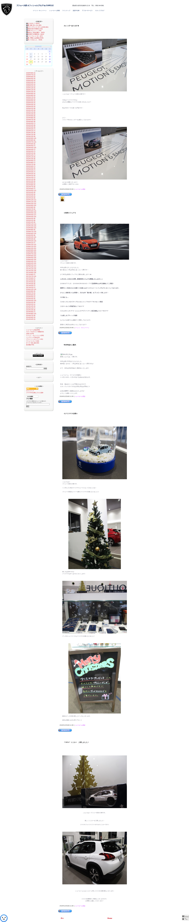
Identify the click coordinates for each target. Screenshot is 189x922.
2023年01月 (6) (30, 153)
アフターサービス (87, 10)
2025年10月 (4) (30, 91)
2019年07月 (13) (31, 231)
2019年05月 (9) (30, 235)
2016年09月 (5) (30, 291)
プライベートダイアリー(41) (34, 339)
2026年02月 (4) (30, 84)
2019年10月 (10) (31, 226)
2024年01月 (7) (30, 131)
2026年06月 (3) (30, 76)
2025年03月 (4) (30, 104)
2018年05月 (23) (31, 257)
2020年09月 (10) (31, 205)
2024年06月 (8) (30, 121)
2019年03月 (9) (30, 239)
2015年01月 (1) (30, 304)
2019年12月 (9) (30, 222)
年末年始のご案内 (70, 345)
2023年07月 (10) (31, 142)
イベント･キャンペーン (40, 10)
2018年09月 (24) (31, 250)
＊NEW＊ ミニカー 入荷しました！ (76, 742)
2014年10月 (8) (30, 310)
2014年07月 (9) (30, 315)
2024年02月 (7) (30, 129)
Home (109, 918)
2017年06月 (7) (30, 278)
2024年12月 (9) (30, 110)
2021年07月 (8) (30, 187)
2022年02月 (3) (30, 173)
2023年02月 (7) (30, 151)
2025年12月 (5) (30, 88)
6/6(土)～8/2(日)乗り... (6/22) (36, 32)
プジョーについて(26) (32, 341)
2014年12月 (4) (30, 306)
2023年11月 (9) (30, 134)
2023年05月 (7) (30, 145)
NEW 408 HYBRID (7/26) (35, 29)
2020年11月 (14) (31, 201)
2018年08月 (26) (31, 252)
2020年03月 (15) (31, 216)
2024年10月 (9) (30, 114)
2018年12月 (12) (31, 244)
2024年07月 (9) (30, 119)
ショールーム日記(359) (33, 330)
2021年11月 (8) (30, 179)
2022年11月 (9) (30, 157)
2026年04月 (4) (30, 80)
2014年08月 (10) (31, 313)
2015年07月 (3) (30, 293)
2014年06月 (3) (30, 317)
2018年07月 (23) (31, 254)
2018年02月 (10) (31, 263)
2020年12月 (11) (31, 200)
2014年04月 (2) (30, 319)
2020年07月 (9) (30, 209)
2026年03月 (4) (30, 82)
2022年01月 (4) (30, 175)
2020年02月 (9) (30, 218)
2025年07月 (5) (30, 97)
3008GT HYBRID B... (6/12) (36, 34)
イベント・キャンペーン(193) (35, 335)
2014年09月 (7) (30, 312)
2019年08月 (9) (30, 229)
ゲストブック (30, 391)
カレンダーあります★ (71, 26)
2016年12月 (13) (31, 289)
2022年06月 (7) (30, 166)
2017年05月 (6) (30, 280)
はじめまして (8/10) (33, 23)
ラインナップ (66, 10)
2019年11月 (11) (31, 224)
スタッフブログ (99, 10)
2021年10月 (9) (30, 181)
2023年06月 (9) (30, 144)
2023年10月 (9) (30, 136)
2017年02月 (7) (30, 285)
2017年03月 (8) (30, 284)
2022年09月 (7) (30, 160)
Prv (62, 918)
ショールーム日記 (80, 189)
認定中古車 (76, 10)
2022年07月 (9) (30, 164)
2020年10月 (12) (31, 203)
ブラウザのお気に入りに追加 (34, 392)
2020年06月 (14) (31, 211)
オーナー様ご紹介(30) (32, 343)
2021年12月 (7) (30, 177)
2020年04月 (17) (31, 215)
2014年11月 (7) (30, 308)
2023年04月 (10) (31, 147)
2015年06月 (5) (30, 295)
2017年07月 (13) (31, 276)
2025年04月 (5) (30, 103)
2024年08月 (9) (30, 118)
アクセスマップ (74, 2)
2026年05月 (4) (30, 78)
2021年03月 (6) (30, 194)
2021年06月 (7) (30, 188)
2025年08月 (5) (30, 95)
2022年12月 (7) (30, 155)
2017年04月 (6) (30, 282)
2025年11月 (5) (30, 90)
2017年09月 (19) (31, 272)
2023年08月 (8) (30, 140)
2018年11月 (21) (31, 246)
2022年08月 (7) (30, 162)
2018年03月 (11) (31, 261)
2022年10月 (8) (30, 159)
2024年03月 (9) (30, 127)
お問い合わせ (84, 2)
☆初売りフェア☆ (70, 213)
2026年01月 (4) (30, 86)
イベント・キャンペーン (82, 327)
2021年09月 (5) (30, 183)
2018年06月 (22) (31, 256)
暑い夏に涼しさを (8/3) (34, 25)
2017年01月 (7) (30, 287)
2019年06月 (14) (31, 233)
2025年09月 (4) (30, 93)
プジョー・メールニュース (97, 2)
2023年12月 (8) (30, 132)
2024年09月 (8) (30, 116)
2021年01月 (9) (30, 198)
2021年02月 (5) (30, 196)
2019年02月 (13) (31, 241)
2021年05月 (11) (31, 190)
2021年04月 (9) (30, 192)
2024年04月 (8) (30, 125)
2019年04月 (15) (31, 237)
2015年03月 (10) (31, 300)
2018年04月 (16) (31, 259)
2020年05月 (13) (31, 213)
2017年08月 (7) (30, 274)
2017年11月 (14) (31, 269)
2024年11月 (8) (30, 112)
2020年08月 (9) (30, 207)
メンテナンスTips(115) (33, 337)
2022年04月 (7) (30, 170)
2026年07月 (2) (30, 75)
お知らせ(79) (30, 333)
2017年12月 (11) (31, 267)
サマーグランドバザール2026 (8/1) (38, 27)
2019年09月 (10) (31, 228)
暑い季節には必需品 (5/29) (35, 38)
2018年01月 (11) (31, 265)
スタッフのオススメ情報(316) (35, 331)
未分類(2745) (30, 345)
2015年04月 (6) (30, 298)
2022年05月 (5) (30, 168)
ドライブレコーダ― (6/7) (35, 36)
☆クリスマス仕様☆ (71, 413)
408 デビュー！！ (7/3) (34, 30)
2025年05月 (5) (30, 101)
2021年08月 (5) (30, 185)
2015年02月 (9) (30, 302)
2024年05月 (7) (30, 123)
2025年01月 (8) (30, 108)
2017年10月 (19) (31, 270)
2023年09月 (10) (31, 138)
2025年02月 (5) (30, 106)
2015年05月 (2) (30, 297)
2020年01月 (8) (30, 220)
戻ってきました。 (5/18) (35, 40)
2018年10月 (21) (31, 248)
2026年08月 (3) (30, 73)
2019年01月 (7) (30, 243)
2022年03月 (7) (30, 172)
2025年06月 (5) (30, 99)
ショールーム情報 (54, 10)
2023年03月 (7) (30, 149)
